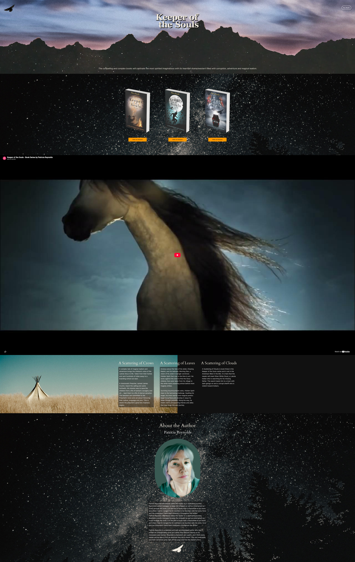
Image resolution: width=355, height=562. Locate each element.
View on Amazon (137, 139)
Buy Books (346, 8)
